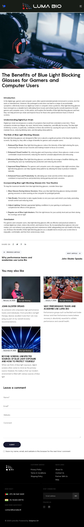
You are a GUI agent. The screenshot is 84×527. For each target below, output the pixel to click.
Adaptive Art (34, 521)
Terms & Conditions (38, 473)
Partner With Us (61, 476)
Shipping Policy (37, 476)
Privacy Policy (36, 469)
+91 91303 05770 (16, 500)
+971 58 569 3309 (16, 494)
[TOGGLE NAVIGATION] (72, 6)
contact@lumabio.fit (13, 510)
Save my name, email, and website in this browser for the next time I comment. (38, 451)
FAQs (57, 480)
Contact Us (59, 473)
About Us (59, 469)
